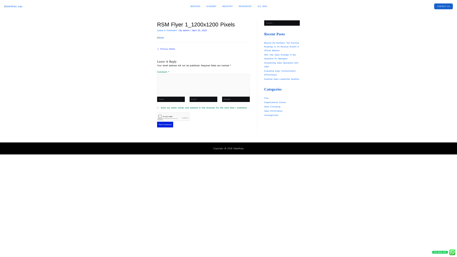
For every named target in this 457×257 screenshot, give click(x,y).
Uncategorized (271, 115)
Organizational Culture (275, 102)
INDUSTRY (227, 6)
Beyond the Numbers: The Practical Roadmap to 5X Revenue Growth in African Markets (281, 47)
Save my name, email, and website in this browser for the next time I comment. (204, 107)
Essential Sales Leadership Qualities (281, 79)
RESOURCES (245, 6)
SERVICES (195, 6)
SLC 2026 (262, 6)
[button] (443, 6)
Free (266, 98)
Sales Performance (273, 111)
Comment (163, 72)
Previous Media (166, 49)
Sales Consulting (272, 106)
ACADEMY (211, 6)
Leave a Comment (167, 30)
